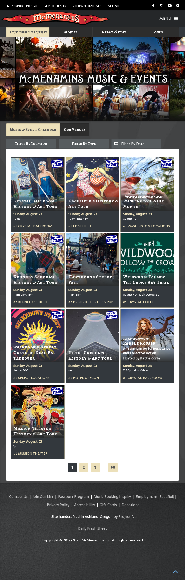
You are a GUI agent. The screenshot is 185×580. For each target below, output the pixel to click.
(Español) (166, 497)
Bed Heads (56, 6)
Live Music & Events (29, 32)
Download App (87, 6)
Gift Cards (108, 505)
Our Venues (75, 129)
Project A (126, 517)
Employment (147, 497)
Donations (130, 505)
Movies (71, 32)
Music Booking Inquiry (112, 497)
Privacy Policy (58, 505)
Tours (157, 32)
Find (115, 6)
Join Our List (43, 497)
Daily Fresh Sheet (92, 528)
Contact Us (18, 497)
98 (113, 467)
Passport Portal (23, 6)
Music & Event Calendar (33, 129)
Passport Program (73, 497)
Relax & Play (114, 32)
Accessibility (84, 505)
